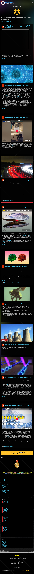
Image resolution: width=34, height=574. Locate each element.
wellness (29, 473)
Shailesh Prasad (5, 507)
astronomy (3, 491)
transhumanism (26, 473)
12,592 (24, 452)
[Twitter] (23, 570)
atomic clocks (26, 388)
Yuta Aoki (4, 518)
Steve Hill (5, 61)
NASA (25, 472)
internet (12, 61)
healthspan (26, 471)
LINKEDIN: (12, 560)
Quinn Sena (5, 111)
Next (18, 454)
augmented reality (4, 492)
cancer (5, 471)
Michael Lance (5, 529)
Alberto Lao (5, 520)
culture (9, 471)
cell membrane (19, 96)
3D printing (8, 152)
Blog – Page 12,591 (17, 6)
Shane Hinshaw (5, 521)
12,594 (30, 452)
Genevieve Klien (5, 501)
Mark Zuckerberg (4, 486)
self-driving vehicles (16, 188)
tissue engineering (5, 106)
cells (7, 95)
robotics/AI (17, 152)
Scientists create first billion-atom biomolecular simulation (17, 405)
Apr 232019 (3, 27)
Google (21, 471)
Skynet (3, 485)
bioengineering (9, 111)
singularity (15, 473)
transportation (11, 200)
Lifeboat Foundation (6, 570)
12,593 (27, 452)
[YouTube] (27, 570)
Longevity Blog (4, 542)
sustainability (18, 473)
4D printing (3, 480)
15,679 (14, 454)
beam (8, 384)
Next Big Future (4, 544)
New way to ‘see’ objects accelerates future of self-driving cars (18, 180)
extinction (16, 471)
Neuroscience (27, 472)
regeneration (9, 473)
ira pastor (11, 472)
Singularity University (5, 484)
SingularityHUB (4, 546)
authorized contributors (7, 21)
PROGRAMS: (19, 565)
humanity (29, 471)
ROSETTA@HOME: (12, 566)
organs (13, 145)
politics (28, 472)
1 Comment (19, 282)
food (11, 320)
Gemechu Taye (5, 509)
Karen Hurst (5, 511)
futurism (19, 471)
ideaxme (31, 471)
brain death (4, 471)
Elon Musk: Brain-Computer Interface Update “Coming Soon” (17, 266)
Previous (5, 452)
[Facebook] (22, 570)
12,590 (18, 452)
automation (3, 493)
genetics (12, 446)
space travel (16, 398)
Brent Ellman (5, 527)
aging (3, 470)
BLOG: (18, 561)
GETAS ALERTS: (19, 560)
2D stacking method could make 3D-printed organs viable (16, 117)
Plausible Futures (4, 545)
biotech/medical (9, 61)
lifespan (20, 472)
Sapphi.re (14, 570)
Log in (2, 21)
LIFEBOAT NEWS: (19, 558)
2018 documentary (25, 272)
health (23, 471)
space (16, 473)
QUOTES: (18, 567)
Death (10, 471)
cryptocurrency (7, 471)
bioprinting (11, 152)
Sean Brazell (5, 525)
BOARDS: (18, 562)
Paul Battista (5, 508)
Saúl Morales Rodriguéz (6, 502)
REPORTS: (19, 563)
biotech (22, 470)
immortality (5, 472)
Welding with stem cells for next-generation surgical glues (17, 85)
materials (3, 241)
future (17, 471)
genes (8, 436)
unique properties (11, 240)
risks (13, 473)
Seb (3, 528)
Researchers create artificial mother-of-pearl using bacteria (17, 207)
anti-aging (9, 470)
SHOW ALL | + (3, 535)
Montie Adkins (5, 531)
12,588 (12, 452)
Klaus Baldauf (5, 516)
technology (22, 473)
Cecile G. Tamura (5, 517)
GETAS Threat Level (17, 556)
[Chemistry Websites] (17, 464)
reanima (31, 472)
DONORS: (14, 562)
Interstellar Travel (8, 472)
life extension (14, 61)
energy (8, 247)
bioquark (19, 470)
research (12, 473)
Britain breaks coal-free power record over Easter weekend (17, 345)
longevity (22, 472)
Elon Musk (11, 282)
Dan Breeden (5, 506)
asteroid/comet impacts (5, 490)
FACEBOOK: (11, 558)
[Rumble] (28, 570)
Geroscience (4, 541)
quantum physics (13, 398)
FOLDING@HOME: (12, 565)
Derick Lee (4, 519)
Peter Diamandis (4, 481)
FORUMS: (15, 567)
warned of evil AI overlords (13, 271)
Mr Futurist (3, 543)
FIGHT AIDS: (12, 563)
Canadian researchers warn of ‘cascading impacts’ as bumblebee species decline (18, 303)
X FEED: (12, 561)
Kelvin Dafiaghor (5, 510)
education (8, 282)
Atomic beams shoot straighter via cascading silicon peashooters (18, 377)
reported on (27, 276)
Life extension (16, 472)
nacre (30, 235)
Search (32, 459)
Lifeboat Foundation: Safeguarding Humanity (15, 3)
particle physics (9, 398)
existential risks (9, 320)
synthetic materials (25, 235)
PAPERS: (18, 566)
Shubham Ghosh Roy (6, 503)
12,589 (15, 452)
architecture (3, 489)
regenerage (5, 473)
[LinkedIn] (25, 570)
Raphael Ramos (5, 522)
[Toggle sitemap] (30, 2)
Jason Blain (5, 530)
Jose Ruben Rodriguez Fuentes (7, 512)
